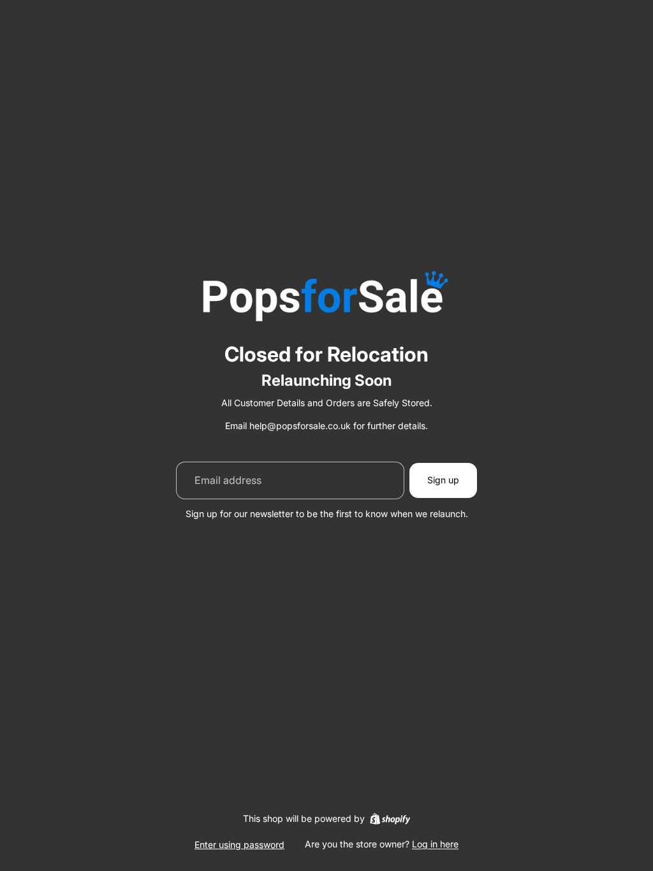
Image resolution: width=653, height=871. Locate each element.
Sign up (443, 479)
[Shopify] (390, 818)
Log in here (435, 843)
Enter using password (239, 844)
